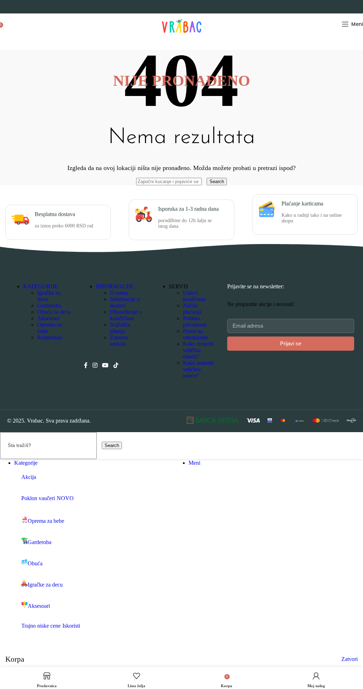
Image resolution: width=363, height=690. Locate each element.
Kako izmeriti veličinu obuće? (198, 350)
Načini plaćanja (192, 308)
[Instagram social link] (95, 365)
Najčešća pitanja (120, 328)
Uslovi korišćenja (194, 296)
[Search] (7, 24)
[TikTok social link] (116, 365)
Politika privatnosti (194, 321)
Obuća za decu (54, 312)
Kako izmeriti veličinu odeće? (198, 369)
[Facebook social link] (86, 365)
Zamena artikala (119, 340)
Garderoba (49, 305)
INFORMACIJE (115, 286)
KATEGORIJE (40, 286)
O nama (119, 293)
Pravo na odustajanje (195, 334)
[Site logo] (181, 36)
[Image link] (213, 422)
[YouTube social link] (105, 365)
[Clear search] (205, 181)
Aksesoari (48, 318)
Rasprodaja (49, 337)
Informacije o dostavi (125, 302)
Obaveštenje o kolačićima (126, 315)
